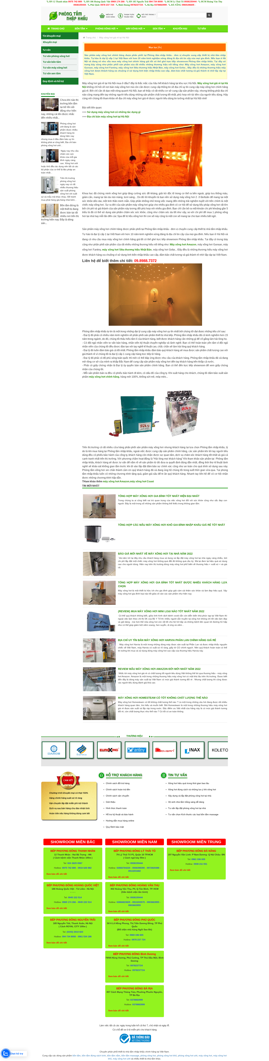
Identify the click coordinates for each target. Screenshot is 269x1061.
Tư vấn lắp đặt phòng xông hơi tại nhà (187, 808)
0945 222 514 (75, 897)
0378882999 (160, 5)
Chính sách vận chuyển (117, 795)
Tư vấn (202, 28)
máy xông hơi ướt (121, 1058)
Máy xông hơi (134, 28)
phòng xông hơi (148, 1055)
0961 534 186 (85, 936)
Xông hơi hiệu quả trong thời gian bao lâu (188, 783)
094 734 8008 (156, 1)
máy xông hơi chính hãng (104, 376)
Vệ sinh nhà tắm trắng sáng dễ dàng (186, 802)
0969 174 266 (118, 1)
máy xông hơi (205, 1055)
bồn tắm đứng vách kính (94, 1055)
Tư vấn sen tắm (52, 73)
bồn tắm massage (130, 1055)
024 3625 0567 (74, 863)
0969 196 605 (136, 935)
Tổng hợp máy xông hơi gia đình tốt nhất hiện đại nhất (158, 496)
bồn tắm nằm (113, 1055)
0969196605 (188, 5)
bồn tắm (77, 1055)
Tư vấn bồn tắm (52, 61)
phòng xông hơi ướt (187, 1055)
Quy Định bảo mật (115, 827)
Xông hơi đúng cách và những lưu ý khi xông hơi (192, 789)
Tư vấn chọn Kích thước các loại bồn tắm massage (193, 814)
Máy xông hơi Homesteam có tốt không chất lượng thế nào (163, 697)
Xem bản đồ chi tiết (56, 874)
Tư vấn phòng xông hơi (56, 56)
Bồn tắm (80, 28)
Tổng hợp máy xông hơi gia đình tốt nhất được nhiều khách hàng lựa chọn (172, 584)
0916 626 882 (85, 868)
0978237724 (136, 5)
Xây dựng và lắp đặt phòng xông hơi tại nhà (189, 795)
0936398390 (138, 868)
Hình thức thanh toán (116, 808)
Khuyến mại (180, 28)
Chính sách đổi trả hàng (118, 783)
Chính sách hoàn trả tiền (118, 789)
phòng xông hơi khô (167, 1055)
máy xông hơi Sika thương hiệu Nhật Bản (127, 249)
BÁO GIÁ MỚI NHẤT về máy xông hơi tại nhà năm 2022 (155, 553)
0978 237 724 (107, 5)
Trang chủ (57, 28)
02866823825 (123, 902)
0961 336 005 (198, 859)
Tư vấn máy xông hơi (55, 67)
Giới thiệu (110, 802)
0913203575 (138, 902)
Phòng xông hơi (105, 28)
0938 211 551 (200, 864)
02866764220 (123, 868)
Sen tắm (158, 28)
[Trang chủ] (68, 16)
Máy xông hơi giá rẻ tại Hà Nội (114, 37)
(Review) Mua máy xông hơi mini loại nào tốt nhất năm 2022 (161, 611)
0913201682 (134, 871)
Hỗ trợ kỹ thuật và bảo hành (119, 814)
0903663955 (153, 902)
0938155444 (190, 1)
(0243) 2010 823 (75, 932)
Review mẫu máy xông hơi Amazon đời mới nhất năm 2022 (159, 669)
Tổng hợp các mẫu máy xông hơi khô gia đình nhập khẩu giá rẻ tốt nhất (171, 524)
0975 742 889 (75, 1)
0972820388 (153, 868)
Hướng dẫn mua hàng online (120, 820)
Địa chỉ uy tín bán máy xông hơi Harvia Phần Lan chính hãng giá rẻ (167, 640)
